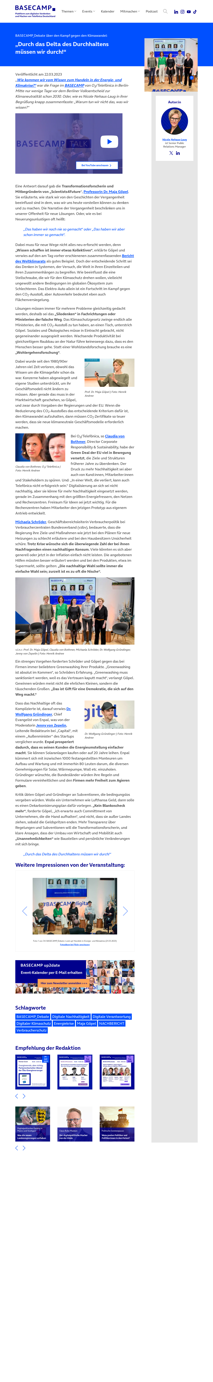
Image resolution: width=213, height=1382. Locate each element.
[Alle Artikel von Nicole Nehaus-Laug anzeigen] (174, 121)
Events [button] (87, 11)
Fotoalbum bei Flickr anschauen (75, 944)
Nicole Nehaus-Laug (174, 139)
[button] (68, 143)
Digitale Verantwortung (112, 1016)
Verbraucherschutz (31, 1030)
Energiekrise (64, 1023)
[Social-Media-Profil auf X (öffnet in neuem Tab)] (171, 153)
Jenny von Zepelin (51, 725)
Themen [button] (67, 11)
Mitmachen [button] (128, 11)
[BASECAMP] (35, 11)
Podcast (152, 11)
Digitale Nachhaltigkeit (71, 1016)
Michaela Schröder (30, 521)
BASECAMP (74, 85)
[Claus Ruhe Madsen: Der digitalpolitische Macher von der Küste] (74, 1124)
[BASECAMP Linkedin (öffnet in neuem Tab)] (176, 11)
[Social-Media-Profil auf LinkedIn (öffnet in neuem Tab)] (178, 153)
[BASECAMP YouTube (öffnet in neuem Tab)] (189, 11)
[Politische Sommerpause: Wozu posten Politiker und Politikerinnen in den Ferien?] (117, 1124)
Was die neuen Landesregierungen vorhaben (31, 1133)
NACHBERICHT (111, 1023)
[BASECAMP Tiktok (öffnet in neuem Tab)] (195, 11)
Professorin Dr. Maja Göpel (106, 191)
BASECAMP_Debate (32, 1016)
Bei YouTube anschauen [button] (95, 165)
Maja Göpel (86, 1023)
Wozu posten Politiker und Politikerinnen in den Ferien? (116, 1134)
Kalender (107, 11)
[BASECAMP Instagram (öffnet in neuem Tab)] (182, 11)
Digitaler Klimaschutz (33, 1023)
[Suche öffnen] (165, 11)
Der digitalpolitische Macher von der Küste (73, 1134)
